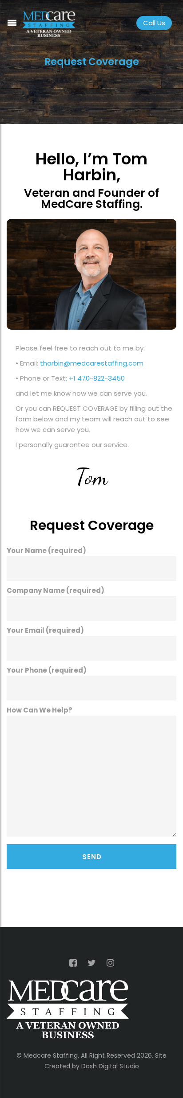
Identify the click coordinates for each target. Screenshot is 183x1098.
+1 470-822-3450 (97, 378)
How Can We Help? (39, 710)
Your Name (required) (46, 550)
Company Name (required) (55, 590)
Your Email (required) (45, 630)
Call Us (154, 22)
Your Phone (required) (47, 670)
